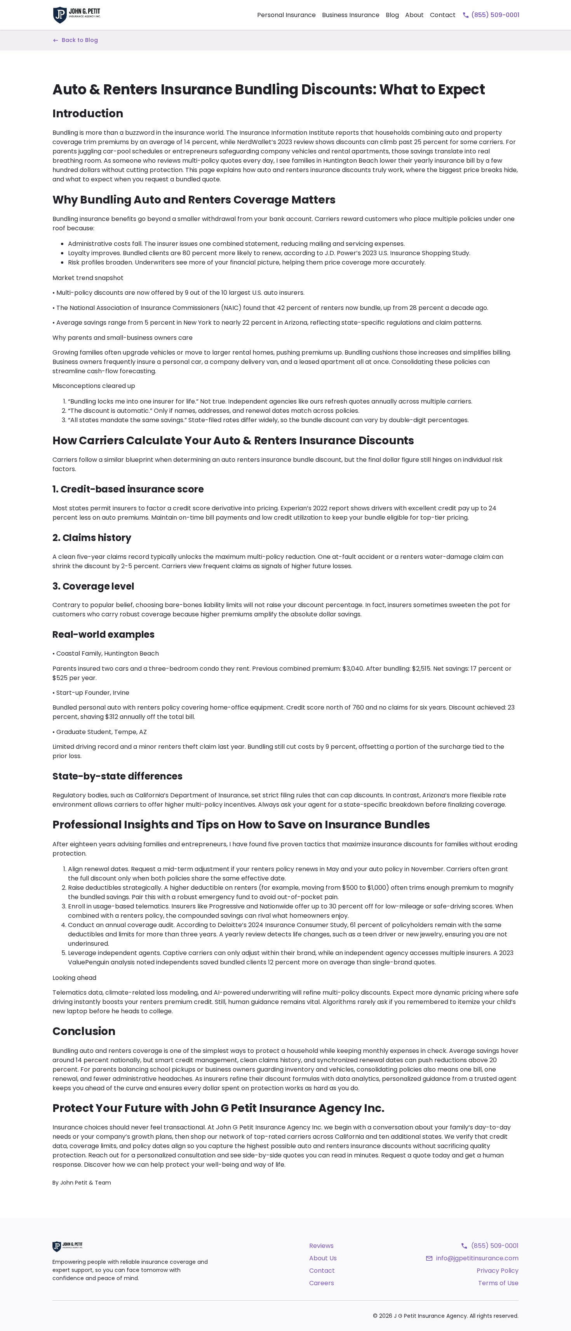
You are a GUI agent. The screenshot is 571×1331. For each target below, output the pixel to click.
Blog (392, 14)
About (414, 14)
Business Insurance (351, 14)
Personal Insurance (286, 14)
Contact (443, 14)
